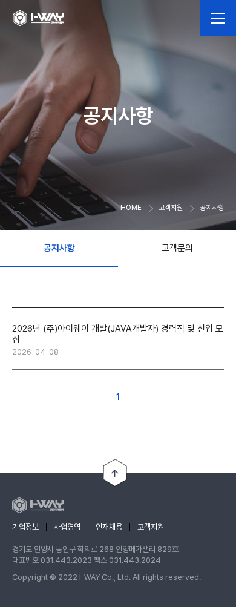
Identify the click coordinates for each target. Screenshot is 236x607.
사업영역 (67, 526)
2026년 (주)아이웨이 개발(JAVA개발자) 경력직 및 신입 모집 (117, 334)
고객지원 (150, 526)
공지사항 (59, 248)
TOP (115, 473)
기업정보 (25, 526)
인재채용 (109, 526)
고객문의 (177, 248)
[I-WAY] (38, 18)
